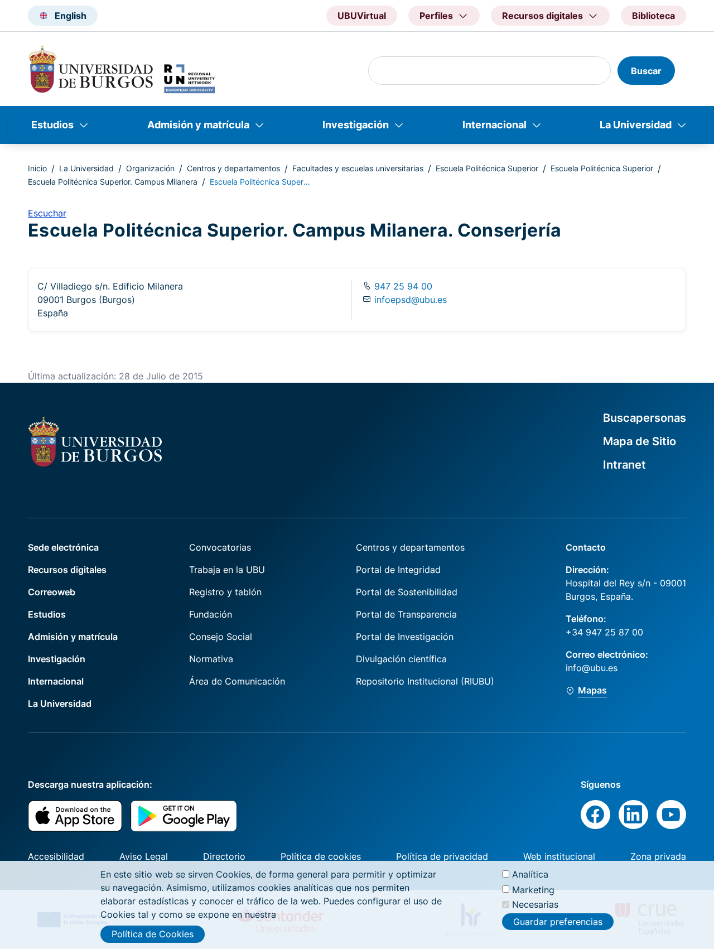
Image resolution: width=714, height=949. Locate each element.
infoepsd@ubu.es (410, 299)
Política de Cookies (153, 934)
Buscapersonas (644, 418)
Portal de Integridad (398, 569)
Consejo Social (220, 636)
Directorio (224, 856)
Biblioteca (653, 15)
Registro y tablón (225, 592)
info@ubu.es (591, 667)
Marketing (533, 889)
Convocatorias (220, 547)
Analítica (530, 874)
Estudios (52, 125)
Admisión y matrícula (198, 125)
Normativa (211, 658)
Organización (150, 168)
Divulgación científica (401, 658)
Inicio (37, 168)
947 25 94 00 (402, 286)
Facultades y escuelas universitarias (357, 168)
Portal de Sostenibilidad (406, 592)
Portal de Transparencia (406, 614)
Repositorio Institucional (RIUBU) (425, 681)
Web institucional (559, 856)
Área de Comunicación (237, 681)
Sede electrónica (63, 547)
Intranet (624, 464)
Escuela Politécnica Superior (487, 168)
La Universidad (636, 125)
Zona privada (658, 856)
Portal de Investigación (405, 636)
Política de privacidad (442, 856)
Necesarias (535, 904)
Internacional (494, 125)
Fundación (210, 614)
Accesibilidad (56, 856)
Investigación (355, 125)
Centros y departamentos (233, 168)
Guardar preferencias (557, 921)
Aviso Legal (143, 856)
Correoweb (51, 592)
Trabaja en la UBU (227, 569)
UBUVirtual (361, 15)
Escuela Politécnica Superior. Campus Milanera (112, 181)
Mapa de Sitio (639, 441)
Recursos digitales (67, 569)
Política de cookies (321, 856)
